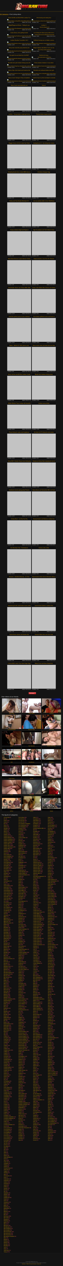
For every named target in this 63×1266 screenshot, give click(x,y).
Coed (5, 1090)
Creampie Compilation (9, 1116)
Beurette (5, 963)
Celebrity (6, 1054)
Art (4, 882)
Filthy (19, 960)
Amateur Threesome (8, 847)
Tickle (49, 1134)
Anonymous (6, 876)
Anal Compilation (7, 856)
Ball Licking (6, 935)
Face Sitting (21, 926)
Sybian (49, 1099)
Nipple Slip (35, 1065)
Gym (19, 1084)
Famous (20, 933)
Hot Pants (20, 1138)
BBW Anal (6, 918)
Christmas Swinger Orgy (43, 172)
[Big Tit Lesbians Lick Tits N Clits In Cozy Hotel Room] (44, 243)
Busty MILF (6, 1026)
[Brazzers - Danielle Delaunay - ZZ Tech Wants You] (19, 590)
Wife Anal (6, 1225)
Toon (5, 1154)
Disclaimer (24, 1263)
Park (34, 1126)
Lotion (34, 964)
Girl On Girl (20, 1058)
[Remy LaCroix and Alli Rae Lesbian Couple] (19, 388)
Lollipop (35, 955)
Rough (49, 936)
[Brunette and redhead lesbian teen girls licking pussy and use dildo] (44, 73)
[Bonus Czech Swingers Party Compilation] (19, 80)
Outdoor (35, 1104)
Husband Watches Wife (38, 828)
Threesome (50, 1130)
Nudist (34, 1070)
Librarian (35, 946)
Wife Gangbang (7, 1228)
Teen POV (50, 1124)
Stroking (50, 1081)
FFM (19, 923)
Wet (4, 1214)
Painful (34, 1116)
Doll (19, 864)
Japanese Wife (36, 873)
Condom (6, 1098)
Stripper (49, 1078)
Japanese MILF (36, 867)
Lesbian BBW (36, 913)
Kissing (34, 885)
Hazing (20, 1110)
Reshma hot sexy (43, 55)
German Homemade (23, 1040)
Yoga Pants (6, 1250)
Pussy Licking (51, 896)
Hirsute (20, 1118)
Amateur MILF (7, 843)
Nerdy (34, 1061)
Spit (49, 1051)
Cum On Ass (21, 819)
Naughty (35, 1058)
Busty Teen (6, 1028)
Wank (5, 1205)
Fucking (20, 1008)
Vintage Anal (6, 1197)
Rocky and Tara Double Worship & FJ (19, 201)
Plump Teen (50, 847)
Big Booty (6, 968)
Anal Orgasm (7, 867)
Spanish (50, 1045)
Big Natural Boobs (8, 972)
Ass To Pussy (7, 909)
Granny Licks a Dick (44, 547)
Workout (5, 1242)
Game (19, 1020)
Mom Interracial (36, 1037)
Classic (5, 1073)
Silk (48, 995)
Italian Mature (36, 853)
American (6, 851)
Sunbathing (50, 1092)
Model (34, 1030)
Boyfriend (6, 1008)
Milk (34, 1019)
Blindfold (6, 992)
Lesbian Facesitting (37, 919)
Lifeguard (35, 947)
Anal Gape (6, 865)
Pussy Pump (50, 899)
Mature (34, 1000)
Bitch (5, 983)
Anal (5, 853)
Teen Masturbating (52, 1123)
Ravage (49, 910)
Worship (5, 1244)
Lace (34, 893)
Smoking (50, 1017)
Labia (34, 892)
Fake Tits (20, 930)
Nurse (34, 1073)
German (20, 1030)
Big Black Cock (7, 966)
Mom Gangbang (36, 1034)
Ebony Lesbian (21, 892)
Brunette (5, 1014)
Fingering (20, 963)
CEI (4, 1034)
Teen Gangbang (51, 1120)
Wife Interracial (7, 1233)
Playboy (49, 839)
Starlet (49, 1059)
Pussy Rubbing (51, 901)
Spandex (50, 1044)
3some (5, 820)
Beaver (5, 954)
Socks (49, 1028)
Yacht (5, 1247)
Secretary (50, 961)
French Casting (21, 1002)
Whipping (6, 1220)
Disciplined (20, 857)
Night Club (35, 1062)
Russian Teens (51, 947)
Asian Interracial (7, 893)
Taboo (49, 1103)
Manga (34, 988)
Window (5, 1239)
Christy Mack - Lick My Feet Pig (19, 518)
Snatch (49, 1022)
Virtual (5, 1199)
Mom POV (35, 1039)
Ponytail (49, 853)
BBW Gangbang (7, 919)
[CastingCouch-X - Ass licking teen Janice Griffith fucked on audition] (44, 156)
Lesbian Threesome (37, 944)
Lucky (34, 969)
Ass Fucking (6, 902)
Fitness (20, 974)
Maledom (35, 985)
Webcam (6, 1211)
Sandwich (50, 950)
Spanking (50, 1047)
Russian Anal (51, 946)
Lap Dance (35, 898)
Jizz (34, 879)
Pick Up (49, 823)
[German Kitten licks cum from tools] (44, 648)
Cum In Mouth (7, 1137)
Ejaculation (20, 896)
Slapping (50, 1006)
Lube (34, 968)
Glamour (20, 1061)
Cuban (5, 1121)
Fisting (19, 972)
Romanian (50, 933)
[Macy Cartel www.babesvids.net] (19, 99)
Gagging (20, 1019)
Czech (19, 836)
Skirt (49, 1005)
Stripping (50, 1079)
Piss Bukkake (51, 831)
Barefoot (5, 944)
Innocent (35, 836)
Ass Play (6, 905)
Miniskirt (35, 1020)
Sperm (49, 1050)
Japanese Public (37, 870)
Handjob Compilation (23, 1103)
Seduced (50, 963)
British (5, 1013)
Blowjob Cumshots (8, 999)
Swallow (50, 1095)
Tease (49, 1113)
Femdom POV (21, 954)
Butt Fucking (6, 1030)
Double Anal (21, 870)
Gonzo (19, 1071)
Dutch (19, 882)
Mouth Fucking (36, 1047)
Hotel (19, 1140)
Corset (5, 1103)
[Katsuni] (44, 99)
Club (5, 1085)
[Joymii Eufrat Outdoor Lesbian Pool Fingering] (44, 619)
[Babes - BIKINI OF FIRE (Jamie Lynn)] (19, 359)
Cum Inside (6, 1140)
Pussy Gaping (51, 895)
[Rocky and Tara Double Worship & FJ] (19, 214)
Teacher (49, 1112)
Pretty (49, 867)
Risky (49, 930)
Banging (5, 940)
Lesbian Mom (36, 932)
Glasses (20, 1062)
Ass (4, 901)
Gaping (20, 1023)
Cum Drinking (7, 1129)
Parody (34, 1127)
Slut (49, 1014)
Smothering (50, 1020)
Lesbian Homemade (37, 924)
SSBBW (49, 949)
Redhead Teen (51, 916)
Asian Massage (7, 898)
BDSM (5, 924)
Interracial (35, 842)
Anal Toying (6, 870)
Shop (49, 985)
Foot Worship (21, 985)
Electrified (20, 898)
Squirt (49, 1058)
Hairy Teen (20, 1098)
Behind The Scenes (8, 958)
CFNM (5, 1036)
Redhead (50, 915)
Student (49, 1084)
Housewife (35, 819)
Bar (4, 941)
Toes (5, 1151)
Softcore (50, 1031)
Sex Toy (49, 974)
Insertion (35, 837)
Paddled (35, 1115)
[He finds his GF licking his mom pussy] (44, 445)
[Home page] (31, 6)
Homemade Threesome (23, 1127)
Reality (49, 913)
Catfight (5, 1051)
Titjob (5, 1147)
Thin (49, 1127)
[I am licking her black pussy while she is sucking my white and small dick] (44, 34)
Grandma (20, 1076)
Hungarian (35, 825)
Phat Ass (50, 819)
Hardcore (20, 1109)
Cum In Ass (6, 1135)
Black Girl (6, 989)
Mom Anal (35, 1033)
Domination (21, 865)
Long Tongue (36, 961)
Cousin (5, 1110)
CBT (5, 1033)
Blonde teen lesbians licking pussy (44, 374)
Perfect (34, 1135)
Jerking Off (35, 878)
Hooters (20, 1130)
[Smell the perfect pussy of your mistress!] (19, 330)
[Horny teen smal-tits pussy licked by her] (19, 50)
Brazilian (6, 1011)
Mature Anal (35, 1005)
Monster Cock (36, 1042)
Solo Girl (50, 1036)
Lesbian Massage (37, 929)
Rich (49, 926)
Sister (49, 1000)
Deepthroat (20, 845)
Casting (5, 1048)
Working (5, 1241)
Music (34, 1051)
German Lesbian (22, 1042)
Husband (35, 826)
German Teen (21, 1048)
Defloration (20, 847)
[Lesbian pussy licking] (44, 417)
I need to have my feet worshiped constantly (43, 77)
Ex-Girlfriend (21, 910)
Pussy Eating (51, 893)
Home (19, 1123)
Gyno (19, 1087)
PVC (34, 1113)
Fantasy (20, 935)
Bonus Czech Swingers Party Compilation (19, 77)
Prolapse (50, 873)
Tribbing (5, 1165)
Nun (34, 1071)
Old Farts (35, 1084)
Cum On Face (21, 820)
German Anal (21, 1033)
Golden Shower (21, 1070)
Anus (5, 878)
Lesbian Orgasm (37, 933)
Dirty (19, 854)
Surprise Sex (51, 1093)
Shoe (49, 981)
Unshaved (6, 1183)
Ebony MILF (21, 893)
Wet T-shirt (6, 1217)
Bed (4, 955)
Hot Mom (20, 1137)
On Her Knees (36, 1093)
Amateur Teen (7, 845)
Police (49, 851)
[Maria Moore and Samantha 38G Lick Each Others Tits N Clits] (44, 503)
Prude (49, 876)
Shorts (49, 988)
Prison (49, 870)
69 (4, 823)
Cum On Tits (21, 822)
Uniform (5, 1182)
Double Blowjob (22, 871)
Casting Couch (7, 1050)
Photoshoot (50, 822)
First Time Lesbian (22, 969)
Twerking (6, 1172)
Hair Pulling (21, 1090)
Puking (49, 885)
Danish (20, 842)
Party (34, 1129)
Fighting (20, 957)
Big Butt (5, 969)
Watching (6, 1206)
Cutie (19, 834)
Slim (49, 1011)
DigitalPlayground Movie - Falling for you (19, 25)
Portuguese (50, 860)
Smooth (49, 1019)
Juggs (34, 881)
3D (4, 819)
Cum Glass (6, 1134)
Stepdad (50, 1061)
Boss (5, 1006)
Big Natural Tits (7, 974)
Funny (19, 1013)
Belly (5, 960)
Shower (49, 991)
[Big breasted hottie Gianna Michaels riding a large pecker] (44, 590)
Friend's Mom (21, 1006)
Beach (5, 950)
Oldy (34, 1092)
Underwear (6, 1180)
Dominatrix (20, 867)
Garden (20, 1025)
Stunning (50, 1085)
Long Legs (35, 958)
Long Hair (35, 957)
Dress (19, 878)
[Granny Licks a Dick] (44, 561)
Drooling (20, 879)
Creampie (6, 1115)
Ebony (19, 885)
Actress (5, 826)
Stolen (49, 1065)
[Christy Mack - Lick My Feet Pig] (19, 532)
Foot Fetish (20, 983)
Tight (49, 1137)
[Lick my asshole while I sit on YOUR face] (44, 214)
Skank (49, 1002)
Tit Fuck (5, 1144)
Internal (35, 840)
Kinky (34, 884)
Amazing (6, 850)
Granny (20, 1079)
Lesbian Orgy (36, 935)
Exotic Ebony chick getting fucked (19, 32)
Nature (34, 1056)
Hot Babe (20, 1135)
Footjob (20, 986)
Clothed (5, 1084)
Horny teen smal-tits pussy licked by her (19, 47)
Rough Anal (50, 938)
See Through (51, 964)
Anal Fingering (7, 862)
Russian (50, 943)
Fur (19, 1014)
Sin (48, 997)
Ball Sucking (6, 936)
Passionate (35, 1130)
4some (5, 822)
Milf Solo (35, 1017)
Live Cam (35, 954)
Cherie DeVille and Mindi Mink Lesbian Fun (19, 17)
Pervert (34, 1140)
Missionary (35, 1025)
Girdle (19, 1053)
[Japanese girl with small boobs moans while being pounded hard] (19, 619)
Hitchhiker (20, 1120)
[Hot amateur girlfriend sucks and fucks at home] (44, 330)
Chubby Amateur (7, 1067)
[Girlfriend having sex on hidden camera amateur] (44, 43)
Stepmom (50, 1062)
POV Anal (35, 1110)
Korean (34, 890)
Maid (34, 983)
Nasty (34, 1053)
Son (49, 1040)
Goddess (20, 1067)
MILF (34, 974)
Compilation (6, 1096)
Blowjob (5, 997)
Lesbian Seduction (37, 938)
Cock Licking (6, 1087)
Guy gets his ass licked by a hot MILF (19, 55)
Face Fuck (20, 924)
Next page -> (32, 693)
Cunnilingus (21, 829)
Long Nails (35, 960)
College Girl (6, 1092)
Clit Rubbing (6, 1081)
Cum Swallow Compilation (24, 823)
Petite (49, 817)
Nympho (35, 1078)
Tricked (5, 1166)
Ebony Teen (21, 895)
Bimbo (5, 980)
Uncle (5, 1177)
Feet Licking (21, 946)
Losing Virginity (36, 963)
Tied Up (49, 1135)
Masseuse (35, 994)
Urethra (5, 1186)
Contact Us (39, 1263)
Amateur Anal (7, 836)
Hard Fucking (21, 1106)
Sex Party (50, 971)
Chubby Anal (6, 1068)
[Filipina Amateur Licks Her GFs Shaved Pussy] (44, 272)
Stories (49, 1067)
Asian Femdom (7, 892)
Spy (49, 1054)
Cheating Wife (7, 1059)
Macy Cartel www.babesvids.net (19, 85)
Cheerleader (6, 1061)
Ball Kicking (6, 933)
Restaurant (50, 919)
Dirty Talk (20, 856)
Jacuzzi (35, 859)
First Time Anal (21, 968)
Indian (34, 833)
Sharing (49, 977)
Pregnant (50, 865)
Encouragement (22, 901)
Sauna (49, 954)
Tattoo (49, 1109)
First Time (20, 966)
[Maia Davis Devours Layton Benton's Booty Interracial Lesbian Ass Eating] (19, 272)
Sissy (49, 999)
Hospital (20, 1134)
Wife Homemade (7, 1231)
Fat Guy (20, 940)
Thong (49, 1129)
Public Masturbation (52, 881)
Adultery (5, 829)
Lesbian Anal (36, 910)
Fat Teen (20, 943)
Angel (5, 871)
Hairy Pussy (21, 1096)
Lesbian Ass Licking (37, 912)
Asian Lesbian (7, 895)
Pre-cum (50, 864)
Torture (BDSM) (7, 1157)
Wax (5, 1210)
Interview (35, 845)
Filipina (20, 958)
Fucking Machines (22, 1009)
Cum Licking (21, 817)
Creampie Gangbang (8, 1118)
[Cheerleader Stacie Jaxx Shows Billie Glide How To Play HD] (19, 301)
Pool (49, 854)
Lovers (34, 966)
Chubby (5, 1065)
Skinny (49, 1003)
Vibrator (5, 1194)
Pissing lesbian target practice (44, 114)
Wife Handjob (7, 1230)
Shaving (50, 980)
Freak (19, 994)
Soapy (49, 1025)
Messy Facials (36, 1014)
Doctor (19, 860)
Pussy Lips (50, 898)
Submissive (50, 1089)
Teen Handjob (51, 1121)
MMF (34, 981)
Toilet (5, 1152)
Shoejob (50, 983)
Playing (49, 840)
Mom (34, 1031)
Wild (5, 1237)
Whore (5, 1222)
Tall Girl (49, 1104)
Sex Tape (50, 972)
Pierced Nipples (51, 825)
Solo (49, 1034)
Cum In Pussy (7, 1138)
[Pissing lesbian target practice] (44, 127)
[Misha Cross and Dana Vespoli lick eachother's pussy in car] (44, 677)
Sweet (49, 1096)
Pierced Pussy (51, 826)
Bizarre (5, 985)
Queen (49, 905)
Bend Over (6, 961)
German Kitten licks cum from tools (44, 634)
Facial (19, 927)
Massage (35, 992)
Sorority (49, 1042)
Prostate (50, 874)
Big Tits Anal (6, 977)
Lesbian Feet (36, 921)
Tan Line (50, 1106)
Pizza (49, 837)
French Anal (21, 1000)
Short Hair (50, 986)
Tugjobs (5, 1171)
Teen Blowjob (51, 1118)
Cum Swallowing (22, 825)
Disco (19, 859)
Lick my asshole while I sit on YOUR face (43, 201)
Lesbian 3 (43, 25)
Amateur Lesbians (8, 842)
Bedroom (6, 957)
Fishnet (20, 971)
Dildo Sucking (21, 853)
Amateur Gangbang (8, 839)
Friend (19, 1005)
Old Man (35, 1085)
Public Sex (50, 882)
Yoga (5, 1248)
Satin (49, 952)
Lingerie (35, 950)
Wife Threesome (7, 1234)
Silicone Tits (50, 994)
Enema (20, 902)
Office (34, 1081)
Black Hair (6, 991)
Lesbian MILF (36, 927)
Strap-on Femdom (52, 1071)
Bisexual (6, 981)
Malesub (35, 986)
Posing (49, 862)
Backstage (6, 932)
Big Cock (6, 971)
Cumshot (20, 828)
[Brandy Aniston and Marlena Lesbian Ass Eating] (44, 532)
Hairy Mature (21, 1095)
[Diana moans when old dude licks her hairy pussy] (44, 359)
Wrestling (6, 1245)
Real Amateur (51, 912)
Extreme (20, 921)
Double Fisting (21, 873)
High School (21, 1116)
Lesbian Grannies (37, 923)
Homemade (21, 1126)
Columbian (6, 1095)
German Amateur (22, 1031)
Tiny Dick (6, 1141)
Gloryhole (20, 1064)
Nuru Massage (36, 1075)
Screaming (50, 960)
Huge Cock (35, 822)
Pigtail (49, 829)
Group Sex (20, 1082)
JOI (34, 857)
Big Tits (5, 975)
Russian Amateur (51, 944)
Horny (19, 1132)
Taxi (49, 1110)
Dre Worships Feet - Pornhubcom (19, 547)
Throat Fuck (50, 1132)
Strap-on (50, 1070)
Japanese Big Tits (37, 864)
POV (34, 1109)
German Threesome (22, 1050)
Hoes (19, 1121)
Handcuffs (20, 1099)
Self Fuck (50, 968)
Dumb (19, 881)
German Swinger (22, 1047)
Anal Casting (6, 854)
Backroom (6, 929)
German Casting (22, 1034)
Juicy (34, 882)
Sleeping (50, 1009)
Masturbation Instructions (38, 999)
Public (49, 878)
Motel (34, 1045)
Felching (20, 947)
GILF (19, 1016)
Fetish (19, 955)
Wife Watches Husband (9, 1236)
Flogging (20, 978)
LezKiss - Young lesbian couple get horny (19, 114)
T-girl (49, 1101)
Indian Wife (35, 834)
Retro (49, 921)
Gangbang (20, 1022)
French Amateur (22, 999)
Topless (5, 1155)
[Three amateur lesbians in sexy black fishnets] (44, 65)
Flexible (20, 977)
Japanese (35, 860)
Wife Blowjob (7, 1227)
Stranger (50, 1068)
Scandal (50, 955)
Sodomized (50, 1030)
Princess (50, 868)
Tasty (49, 1107)
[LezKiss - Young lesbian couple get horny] (19, 127)
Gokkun (20, 1068)
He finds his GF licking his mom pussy (44, 432)
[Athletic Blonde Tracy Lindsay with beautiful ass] (19, 417)
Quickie (49, 907)
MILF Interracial (36, 978)
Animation (6, 873)
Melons (34, 1011)
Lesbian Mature (36, 930)
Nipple (34, 1064)
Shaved (49, 978)
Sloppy (49, 1013)
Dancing (20, 840)
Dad (19, 839)
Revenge (50, 923)
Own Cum (35, 1106)
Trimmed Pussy (7, 1168)
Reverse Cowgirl (51, 924)
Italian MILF (35, 851)
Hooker (20, 1129)
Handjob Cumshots (22, 1104)
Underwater (6, 1179)
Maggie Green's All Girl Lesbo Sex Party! (19, 143)
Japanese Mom (36, 868)
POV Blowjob (36, 1112)
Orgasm (35, 1098)
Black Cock (6, 988)
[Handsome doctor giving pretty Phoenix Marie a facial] (19, 503)
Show (49, 989)
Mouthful (35, 1048)
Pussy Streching (51, 902)
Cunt (19, 831)
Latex (34, 899)
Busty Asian (6, 1025)
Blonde (5, 994)
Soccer (49, 1026)
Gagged (20, 1017)
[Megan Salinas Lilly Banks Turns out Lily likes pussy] (44, 49)
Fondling (20, 980)
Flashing (20, 975)
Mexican (35, 1016)
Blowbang (6, 995)
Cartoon (5, 1045)
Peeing (34, 1132)
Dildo (19, 850)
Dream (19, 876)
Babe (5, 926)
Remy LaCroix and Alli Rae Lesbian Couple (19, 374)
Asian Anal (6, 887)
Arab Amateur (7, 881)
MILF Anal (35, 975)
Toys (5, 1160)
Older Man (35, 1089)
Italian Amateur (36, 848)
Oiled (34, 1082)
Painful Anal (35, 1118)
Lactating (35, 895)
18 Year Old (6, 817)
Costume (6, 1106)
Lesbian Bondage (37, 916)
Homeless (20, 1124)
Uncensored (6, 1175)
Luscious (35, 971)
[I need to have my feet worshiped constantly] (44, 80)
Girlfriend (20, 1059)
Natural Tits (35, 1054)
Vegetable (6, 1192)
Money (34, 1040)
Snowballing (50, 1023)
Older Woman (36, 1090)
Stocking (50, 1064)
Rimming (50, 929)
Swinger (50, 1098)
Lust (34, 972)
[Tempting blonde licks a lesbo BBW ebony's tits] (19, 185)
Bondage (6, 1002)
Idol (34, 829)
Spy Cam (50, 1056)
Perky (34, 1137)
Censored (6, 1056)
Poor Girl (50, 856)
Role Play (50, 932)
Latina (34, 901)
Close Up (6, 1082)
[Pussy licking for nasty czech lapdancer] (19, 445)
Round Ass (50, 940)
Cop (5, 1101)
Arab (5, 879)
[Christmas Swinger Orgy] (44, 185)
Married (35, 989)
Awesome (6, 915)
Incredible (35, 831)
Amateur (5, 834)
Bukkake (6, 1019)
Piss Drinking (51, 833)
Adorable (6, 828)
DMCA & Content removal (31, 1263)
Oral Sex (35, 1096)
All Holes (6, 833)
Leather (35, 905)
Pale (34, 1121)
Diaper (19, 848)
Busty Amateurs (7, 1023)
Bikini (5, 978)
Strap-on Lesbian (52, 1073)
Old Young (35, 1087)
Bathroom (6, 949)
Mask (34, 991)
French (20, 997)
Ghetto (19, 1051)
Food (19, 981)
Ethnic (19, 907)
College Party (7, 1093)
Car (4, 1044)
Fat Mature (20, 941)
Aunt (5, 913)
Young (5, 1251)
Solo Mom (50, 1039)
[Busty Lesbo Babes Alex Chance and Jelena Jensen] (44, 301)
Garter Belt (20, 1026)
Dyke (19, 884)
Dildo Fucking (21, 851)
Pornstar (50, 859)
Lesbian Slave (36, 940)
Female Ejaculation (22, 949)
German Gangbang (22, 1037)
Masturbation (36, 997)
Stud (49, 1082)
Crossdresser (7, 1120)
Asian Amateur (7, 885)
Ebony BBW (21, 890)
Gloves (20, 1065)
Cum (5, 1126)
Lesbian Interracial (37, 926)
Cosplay (5, 1104)
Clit (4, 1079)
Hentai (19, 1112)
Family (19, 932)
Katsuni (44, 85)
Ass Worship (6, 910)
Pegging (35, 1134)
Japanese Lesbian (37, 865)
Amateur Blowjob (7, 837)
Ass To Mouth (7, 907)
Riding (49, 927)
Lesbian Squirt (36, 941)
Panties (35, 1123)
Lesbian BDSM (36, 915)
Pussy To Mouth (51, 904)
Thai (49, 1126)
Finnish (20, 964)
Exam (19, 912)
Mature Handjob (36, 1008)
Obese (34, 1079)
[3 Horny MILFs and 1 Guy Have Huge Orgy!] (19, 677)
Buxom (5, 1031)
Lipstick (35, 952)
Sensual (50, 969)
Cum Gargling (7, 1132)
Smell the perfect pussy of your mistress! (19, 316)
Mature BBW (36, 1006)
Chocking (6, 1064)
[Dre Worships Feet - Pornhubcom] (19, 561)
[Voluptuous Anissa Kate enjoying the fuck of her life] (44, 474)
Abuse (5, 825)
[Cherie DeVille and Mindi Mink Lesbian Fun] (19, 20)
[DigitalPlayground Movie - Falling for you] (19, 28)
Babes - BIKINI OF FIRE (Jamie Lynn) (19, 345)
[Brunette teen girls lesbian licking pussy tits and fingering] (19, 65)
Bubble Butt (6, 1017)
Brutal (5, 1016)
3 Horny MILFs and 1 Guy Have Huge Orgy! (19, 663)
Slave (49, 1008)
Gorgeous (20, 1073)
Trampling (6, 1163)
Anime (5, 874)
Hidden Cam (21, 1113)
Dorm (19, 868)
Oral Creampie (36, 1095)
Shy (49, 992)
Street (49, 1076)
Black (5, 986)
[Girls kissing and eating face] (44, 20)
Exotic (19, 915)
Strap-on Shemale (52, 1075)
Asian (5, 884)
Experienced (21, 916)
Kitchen (35, 887)
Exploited (20, 918)
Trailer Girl (6, 1161)
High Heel (20, 1115)
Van (4, 1191)
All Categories (4, 14)
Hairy (19, 1092)
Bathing (5, 947)
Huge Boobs (36, 820)
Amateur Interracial (8, 840)
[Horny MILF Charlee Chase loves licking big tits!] (19, 474)
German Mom (21, 1045)
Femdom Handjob (22, 952)
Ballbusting (6, 938)
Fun (19, 1011)
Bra (4, 1009)
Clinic (5, 1078)
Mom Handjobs (36, 1036)
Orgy (34, 1101)
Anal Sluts (6, 868)
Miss (34, 1023)
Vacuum (5, 1189)
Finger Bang (21, 961)
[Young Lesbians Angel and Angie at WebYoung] (19, 243)
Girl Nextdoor (21, 1056)
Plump (49, 845)
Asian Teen (6, 899)
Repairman (50, 918)
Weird (5, 1213)
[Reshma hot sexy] (44, 57)
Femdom (20, 950)
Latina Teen (35, 902)
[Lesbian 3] (44, 27)
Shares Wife (50, 975)
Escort (19, 905)
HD (19, 1089)
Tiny (49, 1140)
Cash (5, 1047)
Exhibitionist (21, 913)
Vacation (6, 1188)
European (20, 909)
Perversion (35, 1138)
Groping (20, 1081)
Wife (5, 1224)
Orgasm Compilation (37, 1099)
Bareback (6, 943)
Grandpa (20, 1078)
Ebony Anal (21, 888)
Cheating (6, 1058)
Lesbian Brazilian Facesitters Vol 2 (19, 40)
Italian (34, 847)
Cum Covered (7, 1127)
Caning (5, 1042)
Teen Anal (50, 1116)
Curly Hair (20, 833)
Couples (5, 1109)
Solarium (50, 1033)
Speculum (50, 1048)
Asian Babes (6, 888)
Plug (49, 843)
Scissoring (50, 958)
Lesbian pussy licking (43, 403)
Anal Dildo (6, 860)
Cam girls (6, 1037)
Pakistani (35, 1120)
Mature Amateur (36, 1003)
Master (34, 995)
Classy (5, 1076)
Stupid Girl (50, 1087)
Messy (34, 1013)
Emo (19, 899)
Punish (49, 887)
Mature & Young (36, 1002)
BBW (5, 916)
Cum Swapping (21, 826)
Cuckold (5, 1123)
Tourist (5, 1158)
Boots (5, 1005)
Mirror (34, 1022)
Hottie (34, 817)
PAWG (34, 1107)
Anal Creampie (7, 857)
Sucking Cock (51, 1090)
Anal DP (5, 859)
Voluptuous (6, 1202)
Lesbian (35, 909)
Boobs (5, 1003)
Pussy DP (50, 892)
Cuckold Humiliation (8, 1124)
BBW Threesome (7, 923)
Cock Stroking (7, 1089)
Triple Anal (6, 1169)
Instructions (35, 839)
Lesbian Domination (37, 918)
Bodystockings (7, 1000)
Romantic (50, 935)
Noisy (34, 1067)
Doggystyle (20, 862)
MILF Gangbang (36, 977)
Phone (49, 820)
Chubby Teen (7, 1070)
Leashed (35, 904)
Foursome (20, 992)
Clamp (5, 1071)
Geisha (20, 1028)
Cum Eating (6, 1130)
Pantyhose (35, 1124)
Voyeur (5, 1203)
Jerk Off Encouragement (38, 876)
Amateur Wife (7, 848)
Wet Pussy (6, 1216)
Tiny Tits (5, 1143)
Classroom (6, 1075)
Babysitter (6, 927)
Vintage (5, 1196)
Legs (34, 907)
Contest (5, 1099)
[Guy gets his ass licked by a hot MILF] (19, 58)
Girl (19, 1054)
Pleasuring (50, 842)
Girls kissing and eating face (44, 17)
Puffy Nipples (51, 884)
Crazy (5, 1113)
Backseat (6, 930)
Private (49, 871)
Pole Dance (50, 850)
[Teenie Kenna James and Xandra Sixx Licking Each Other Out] (19, 648)
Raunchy (50, 909)
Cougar (5, 1107)
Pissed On (50, 834)
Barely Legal (6, 946)
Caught (5, 1053)
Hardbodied (21, 1107)
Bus (4, 1020)
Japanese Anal (36, 862)
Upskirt (5, 1185)
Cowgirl (5, 1112)
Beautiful (6, 952)
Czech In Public (21, 837)
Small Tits (50, 1016)
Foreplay (20, 989)
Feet (19, 944)
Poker (49, 848)
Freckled (20, 995)
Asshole (5, 912)
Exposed (20, 919)
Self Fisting (50, 966)
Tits (4, 1149)
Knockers (35, 888)
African (5, 831)
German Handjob (22, 1039)
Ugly (5, 1174)
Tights (49, 1138)
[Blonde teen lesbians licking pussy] (44, 388)
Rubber (49, 941)
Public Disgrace (51, 879)
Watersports (6, 1208)
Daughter (20, 843)
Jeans (34, 874)
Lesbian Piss (36, 936)
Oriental (35, 1103)
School (49, 957)
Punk (49, 888)
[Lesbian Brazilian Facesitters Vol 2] (19, 43)
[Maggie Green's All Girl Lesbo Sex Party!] (19, 156)
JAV (34, 856)
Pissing (49, 836)
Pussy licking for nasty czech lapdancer (19, 432)
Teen (49, 1115)
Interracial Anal (36, 843)
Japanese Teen (36, 871)
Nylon (34, 1076)
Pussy (49, 890)
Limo (34, 949)
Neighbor (35, 1059)
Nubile (34, 1068)
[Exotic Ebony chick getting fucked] (19, 35)
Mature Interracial (37, 1009)
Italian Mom (35, 854)
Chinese (5, 1062)
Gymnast (20, 1085)
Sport (49, 1053)
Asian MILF (6, 896)
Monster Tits (36, 1044)
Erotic (19, 904)
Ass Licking (6, 904)
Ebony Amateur (21, 887)
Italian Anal (35, 850)
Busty (5, 1022)
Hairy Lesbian (21, 1093)
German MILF (21, 1044)
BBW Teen (6, 921)
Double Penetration (22, 874)
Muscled (35, 1050)
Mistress (35, 1026)
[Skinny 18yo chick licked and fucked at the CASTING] (19, 73)
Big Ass (5, 964)
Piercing (50, 828)
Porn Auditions (51, 857)
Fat (19, 938)
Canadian (6, 1040)
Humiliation (35, 823)
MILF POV (35, 980)
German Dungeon (22, 1036)
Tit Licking (6, 1146)
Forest (19, 991)
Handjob (20, 1101)
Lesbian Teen (36, 943)
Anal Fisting (6, 864)
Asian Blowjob (7, 890)
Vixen (5, 1200)
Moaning (35, 1028)
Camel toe (6, 1039)
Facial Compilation (22, 929)
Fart (19, 936)
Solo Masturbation (52, 1037)
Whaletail (6, 1219)
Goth (19, 1075)
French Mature (21, 1003)
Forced (20, 988)
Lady (34, 896)
